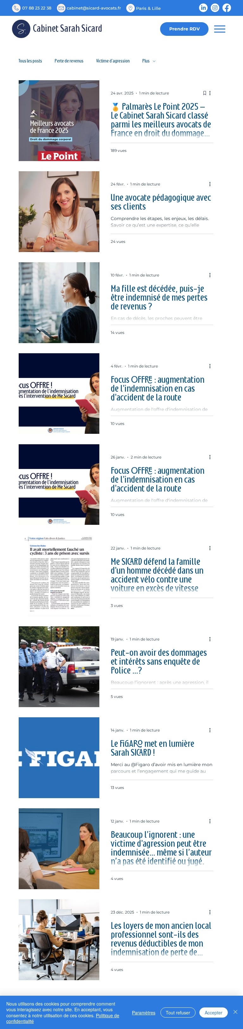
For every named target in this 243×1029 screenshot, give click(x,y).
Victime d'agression (113, 61)
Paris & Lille (148, 8)
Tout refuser (178, 1012)
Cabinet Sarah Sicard (67, 29)
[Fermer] (235, 1012)
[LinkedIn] (203, 7)
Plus (146, 61)
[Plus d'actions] (212, 93)
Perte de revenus (69, 61)
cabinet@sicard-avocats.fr (94, 7)
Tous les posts (30, 61)
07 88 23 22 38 (36, 7)
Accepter (213, 1012)
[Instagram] (215, 7)
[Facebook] (226, 7)
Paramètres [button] (143, 1012)
